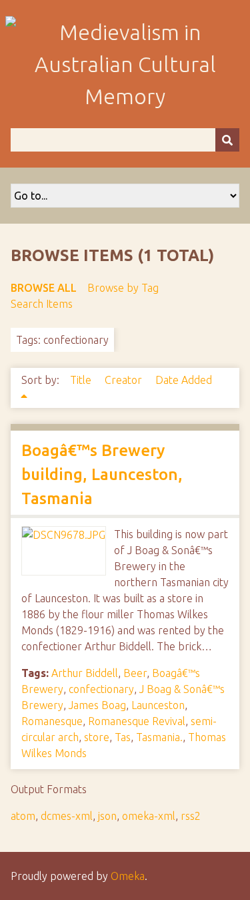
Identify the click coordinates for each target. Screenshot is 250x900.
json (107, 816)
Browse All (44, 288)
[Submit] (227, 140)
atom (23, 816)
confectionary (101, 689)
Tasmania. (159, 737)
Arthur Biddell (84, 673)
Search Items (42, 304)
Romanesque (52, 721)
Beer (135, 673)
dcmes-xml (67, 816)
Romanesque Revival (136, 721)
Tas (123, 737)
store (96, 737)
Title (82, 380)
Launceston (158, 705)
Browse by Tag (123, 288)
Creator (125, 380)
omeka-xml (148, 816)
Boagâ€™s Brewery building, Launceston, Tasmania (102, 474)
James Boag (97, 705)
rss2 (191, 816)
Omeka (128, 876)
